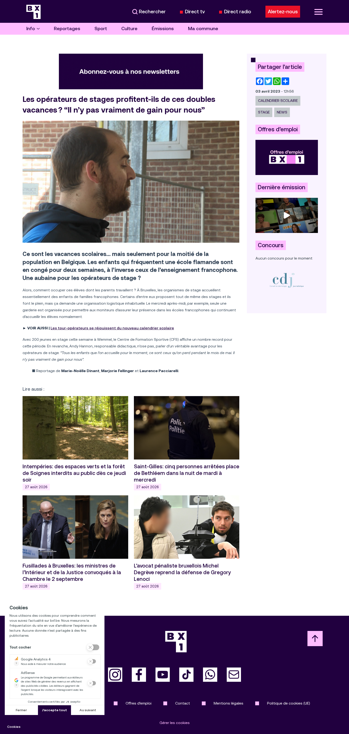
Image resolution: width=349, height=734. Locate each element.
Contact (182, 703)
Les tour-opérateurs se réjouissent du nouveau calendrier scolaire (112, 328)
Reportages (67, 28)
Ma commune (203, 28)
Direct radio (237, 11)
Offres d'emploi (138, 703)
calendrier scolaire (278, 100)
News (282, 112)
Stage (264, 112)
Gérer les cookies (175, 722)
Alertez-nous (283, 11)
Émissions (163, 28)
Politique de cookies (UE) (288, 703)
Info (30, 28)
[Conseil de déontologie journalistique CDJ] (286, 280)
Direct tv (195, 11)
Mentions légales (228, 703)
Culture (129, 28)
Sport (100, 28)
